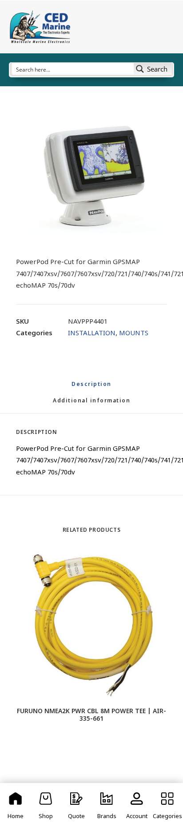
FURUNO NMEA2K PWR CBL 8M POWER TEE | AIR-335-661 (91, 715)
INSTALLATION (91, 333)
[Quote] (76, 807)
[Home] (15, 807)
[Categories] (167, 807)
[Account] (137, 807)
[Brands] (107, 807)
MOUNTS (133, 333)
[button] (91, 175)
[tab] (91, 405)
